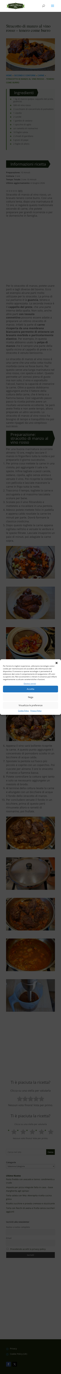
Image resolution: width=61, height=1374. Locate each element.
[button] (56, 662)
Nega (30, 697)
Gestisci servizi (30, 683)
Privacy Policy (35, 710)
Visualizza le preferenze (30, 705)
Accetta (30, 689)
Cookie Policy (23, 710)
